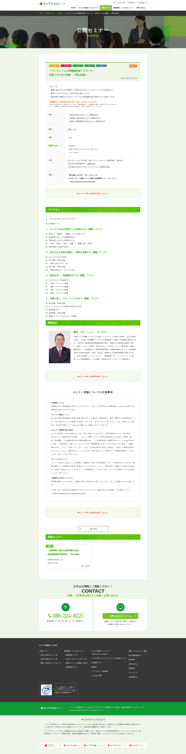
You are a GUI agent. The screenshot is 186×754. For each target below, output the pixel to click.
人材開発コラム (96, 662)
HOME (73, 8)
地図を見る (91, 164)
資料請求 (132, 2)
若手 (78, 65)
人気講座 (66, 65)
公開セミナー (105, 8)
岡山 (54, 65)
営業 (101, 65)
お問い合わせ (140, 8)
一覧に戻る (93, 529)
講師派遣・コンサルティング (123, 8)
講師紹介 (94, 667)
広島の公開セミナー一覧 (49, 659)
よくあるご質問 (120, 2)
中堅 (90, 65)
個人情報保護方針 (135, 655)
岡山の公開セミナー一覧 (49, 655)
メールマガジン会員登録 (99, 671)
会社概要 (142, 2)
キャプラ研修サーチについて (88, 8)
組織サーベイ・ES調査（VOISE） (77, 663)
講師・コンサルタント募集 (138, 651)
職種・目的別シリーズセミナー (51, 663)
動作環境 (132, 659)
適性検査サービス (72, 667)
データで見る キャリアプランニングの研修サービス (108, 658)
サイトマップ (133, 672)
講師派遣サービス (72, 655)
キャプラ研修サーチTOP (48, 645)
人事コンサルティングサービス (76, 659)
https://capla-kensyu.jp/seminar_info (82, 181)
